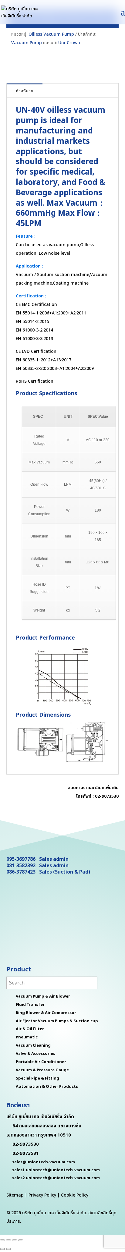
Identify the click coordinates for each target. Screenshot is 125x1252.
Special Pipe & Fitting (37, 1078)
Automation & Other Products (47, 1087)
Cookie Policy (74, 1195)
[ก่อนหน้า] (2, 1249)
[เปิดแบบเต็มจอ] (8, 1240)
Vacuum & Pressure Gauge (42, 1070)
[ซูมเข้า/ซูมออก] (2, 1240)
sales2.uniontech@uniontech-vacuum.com (56, 1178)
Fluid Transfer (30, 1005)
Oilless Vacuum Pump (51, 34)
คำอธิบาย (24, 91)
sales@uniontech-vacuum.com (43, 1162)
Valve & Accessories (35, 1054)
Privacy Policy (42, 1195)
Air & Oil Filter (30, 1029)
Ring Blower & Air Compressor (46, 1013)
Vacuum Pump (26, 43)
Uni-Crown (69, 43)
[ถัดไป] (8, 1249)
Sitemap (15, 1195)
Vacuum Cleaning (33, 1045)
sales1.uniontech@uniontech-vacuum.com (56, 1170)
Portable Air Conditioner (41, 1062)
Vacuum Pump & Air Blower (43, 996)
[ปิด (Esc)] (20, 1240)
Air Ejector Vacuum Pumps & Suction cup (57, 1021)
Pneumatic (27, 1037)
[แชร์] (14, 1240)
